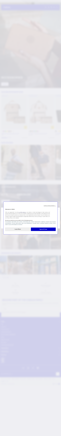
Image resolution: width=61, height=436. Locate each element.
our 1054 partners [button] (22, 212)
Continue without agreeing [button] (50, 205)
